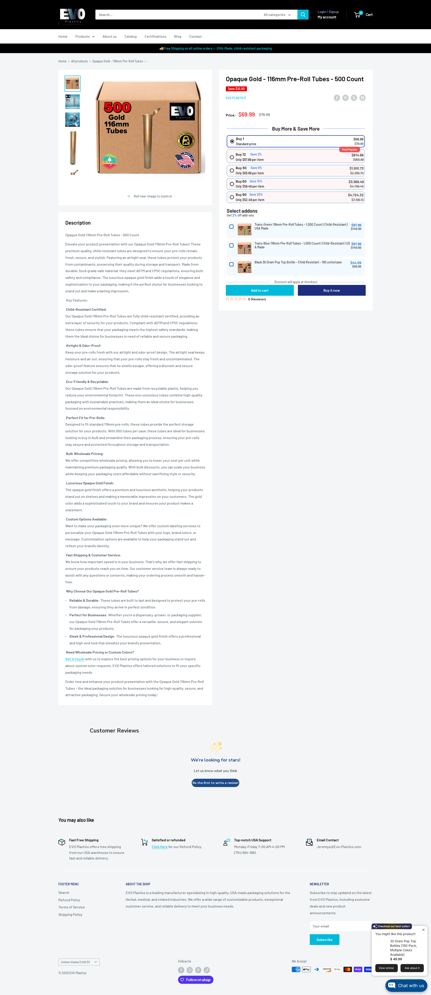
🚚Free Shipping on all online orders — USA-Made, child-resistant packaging (215, 48)
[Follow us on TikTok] (207, 970)
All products (79, 61)
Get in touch (74, 659)
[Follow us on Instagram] (190, 970)
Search (63, 892)
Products (82, 36)
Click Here (160, 846)
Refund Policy (69, 900)
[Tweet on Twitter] (354, 97)
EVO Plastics (236, 98)
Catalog (131, 36)
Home (63, 36)
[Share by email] (362, 97)
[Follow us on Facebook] (181, 970)
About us (110, 36)
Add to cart (259, 290)
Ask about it (412, 968)
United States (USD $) (75, 962)
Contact (195, 36)
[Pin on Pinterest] (345, 97)
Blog (177, 36)
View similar (386, 968)
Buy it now (331, 290)
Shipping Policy (70, 914)
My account (327, 17)
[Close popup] (423, 929)
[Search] (303, 15)
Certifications (155, 36)
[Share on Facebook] (337, 97)
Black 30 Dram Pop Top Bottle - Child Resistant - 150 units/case (298, 262)
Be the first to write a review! (215, 783)
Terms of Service (71, 907)
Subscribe (325, 939)
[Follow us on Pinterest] (198, 970)
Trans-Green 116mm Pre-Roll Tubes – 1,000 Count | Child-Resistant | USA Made (301, 226)
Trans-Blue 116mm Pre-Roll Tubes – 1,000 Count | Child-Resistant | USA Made (302, 245)
